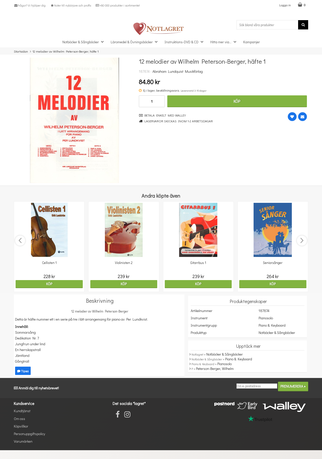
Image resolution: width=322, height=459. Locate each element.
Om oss (19, 418)
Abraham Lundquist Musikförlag (177, 71)
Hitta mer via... (220, 42)
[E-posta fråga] (302, 116)
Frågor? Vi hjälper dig (32, 5)
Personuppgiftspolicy (29, 433)
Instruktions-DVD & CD (181, 42)
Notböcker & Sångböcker (80, 42)
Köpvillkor (21, 426)
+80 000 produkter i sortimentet (119, 5)
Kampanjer (251, 42)
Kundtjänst (22, 410)
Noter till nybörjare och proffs (72, 5)
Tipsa (24, 371)
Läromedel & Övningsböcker (132, 42)
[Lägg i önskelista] (292, 116)
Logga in (285, 5)
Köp (237, 101)
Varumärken (23, 441)
